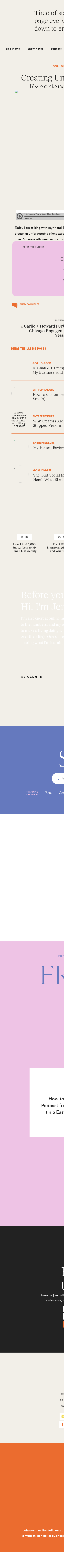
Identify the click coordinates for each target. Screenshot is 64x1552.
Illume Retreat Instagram (32, 564)
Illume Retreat (24, 558)
